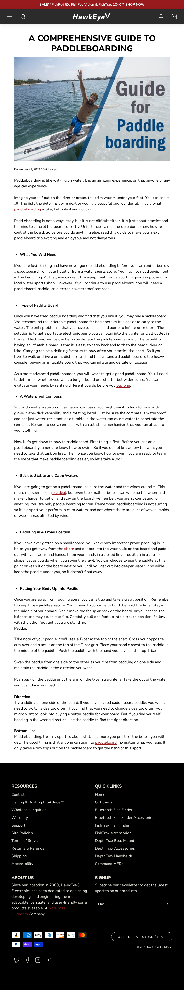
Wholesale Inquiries (29, 810)
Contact (18, 794)
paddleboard (106, 742)
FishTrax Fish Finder (112, 825)
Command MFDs (109, 863)
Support (18, 825)
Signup (103, 878)
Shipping (19, 856)
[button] (9, 16)
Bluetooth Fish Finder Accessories (124, 817)
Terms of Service (26, 840)
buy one (123, 385)
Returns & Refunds (28, 848)
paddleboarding (27, 209)
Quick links (108, 786)
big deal (59, 492)
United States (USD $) (138, 937)
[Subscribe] (167, 904)
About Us (23, 878)
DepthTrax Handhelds (114, 856)
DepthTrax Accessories (115, 848)
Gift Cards (103, 802)
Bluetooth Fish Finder (113, 810)
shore (69, 548)
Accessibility (22, 863)
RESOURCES (24, 786)
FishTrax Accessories (113, 833)
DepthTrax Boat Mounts (115, 840)
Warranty (20, 817)
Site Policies (22, 833)
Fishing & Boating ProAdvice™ (38, 802)
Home (100, 794)
